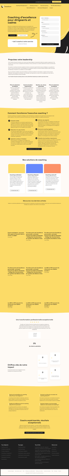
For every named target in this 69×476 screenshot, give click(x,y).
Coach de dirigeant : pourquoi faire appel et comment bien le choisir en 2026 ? (16, 234)
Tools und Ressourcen (31, 7)
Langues (51, 7)
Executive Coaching (44, 5)
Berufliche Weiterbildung (55, 5)
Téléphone (43, 26)
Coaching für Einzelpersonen (21, 5)
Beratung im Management (43, 7)
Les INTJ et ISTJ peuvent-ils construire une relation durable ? (51, 269)
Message (43, 35)
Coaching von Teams (34, 5)
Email (42, 22)
